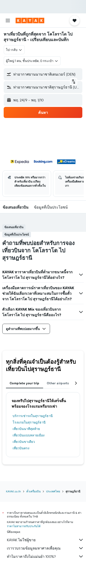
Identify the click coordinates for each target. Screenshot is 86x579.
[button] (8, 20)
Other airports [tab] (58, 383)
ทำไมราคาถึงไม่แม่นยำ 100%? (31, 556)
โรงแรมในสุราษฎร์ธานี (29, 422)
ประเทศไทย (53, 491)
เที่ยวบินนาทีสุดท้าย (26, 429)
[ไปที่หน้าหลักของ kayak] (30, 20)
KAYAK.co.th (13, 491)
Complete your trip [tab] (24, 383)
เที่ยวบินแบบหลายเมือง (28, 435)
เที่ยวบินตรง (21, 448)
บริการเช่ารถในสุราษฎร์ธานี (33, 416)
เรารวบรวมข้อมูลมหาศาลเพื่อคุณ (34, 548)
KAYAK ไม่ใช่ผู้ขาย (21, 540)
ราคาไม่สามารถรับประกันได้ (24, 526)
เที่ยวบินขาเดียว (24, 442)
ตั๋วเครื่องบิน (33, 491)
